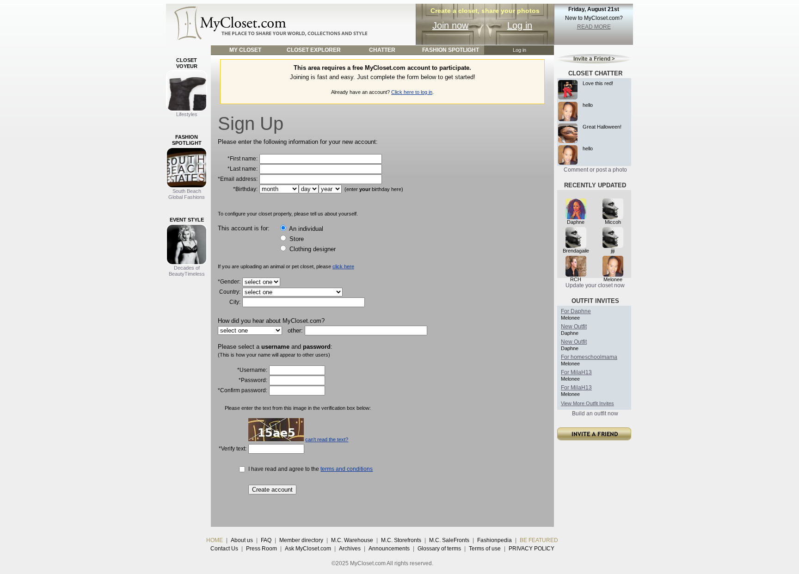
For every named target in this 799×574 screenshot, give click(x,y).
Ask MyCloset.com (308, 548)
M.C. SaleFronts (449, 540)
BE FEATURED (539, 540)
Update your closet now (595, 285)
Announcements (389, 548)
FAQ (266, 540)
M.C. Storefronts (401, 540)
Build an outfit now (595, 413)
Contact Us (224, 548)
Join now (450, 25)
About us (242, 540)
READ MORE (594, 27)
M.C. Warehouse (352, 540)
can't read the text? (326, 439)
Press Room (261, 548)
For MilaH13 (576, 372)
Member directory (301, 540)
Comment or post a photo (595, 170)
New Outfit (574, 326)
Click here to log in (411, 92)
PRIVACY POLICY (531, 548)
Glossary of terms (439, 548)
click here (343, 266)
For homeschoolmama (589, 357)
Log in (519, 25)
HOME (214, 540)
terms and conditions (346, 469)
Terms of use (485, 548)
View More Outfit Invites (587, 403)
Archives (350, 548)
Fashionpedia (494, 540)
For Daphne (576, 311)
